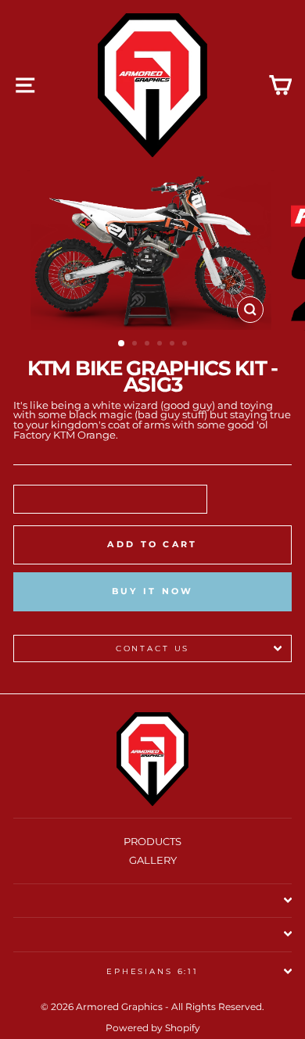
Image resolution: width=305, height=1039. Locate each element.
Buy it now (153, 591)
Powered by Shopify (153, 1028)
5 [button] (174, 345)
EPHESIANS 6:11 (152, 971)
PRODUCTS (152, 841)
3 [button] (148, 345)
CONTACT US (153, 648)
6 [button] (186, 345)
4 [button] (161, 345)
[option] (152, 250)
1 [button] (122, 344)
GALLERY (153, 860)
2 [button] (136, 345)
